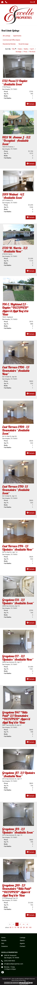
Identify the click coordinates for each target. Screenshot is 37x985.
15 (18, 927)
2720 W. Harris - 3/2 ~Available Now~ (14, 249)
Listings (22, 937)
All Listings (6, 36)
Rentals (3, 940)
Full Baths (7, 98)
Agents (22, 943)
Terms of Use (14, 980)
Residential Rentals (9, 44)
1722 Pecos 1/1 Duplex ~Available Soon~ (14, 82)
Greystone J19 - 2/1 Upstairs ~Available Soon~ (18, 830)
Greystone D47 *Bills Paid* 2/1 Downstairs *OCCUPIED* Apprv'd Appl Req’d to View (16, 717)
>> (23, 924)
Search (22, 940)
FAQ (2, 943)
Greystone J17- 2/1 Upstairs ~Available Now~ (18, 774)
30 (24, 927)
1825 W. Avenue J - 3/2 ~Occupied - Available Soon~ (16, 140)
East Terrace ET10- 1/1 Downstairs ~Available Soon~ (15, 490)
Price (25, 52)
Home (3, 937)
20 (21, 927)
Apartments (17, 36)
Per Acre (32, 52)
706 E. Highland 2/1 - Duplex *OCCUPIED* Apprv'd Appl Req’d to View (15, 309)
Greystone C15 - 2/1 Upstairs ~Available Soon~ (18, 601)
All (10, 927)
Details (31, 104)
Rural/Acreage (23, 44)
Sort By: (8, 49)
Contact (22, 946)
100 (30, 927)
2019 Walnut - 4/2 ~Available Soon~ (13, 196)
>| (27, 924)
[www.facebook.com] (2, 972)
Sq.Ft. (32, 49)
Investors (4, 946)
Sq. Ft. (6, 94)
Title (13, 49)
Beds (20, 49)
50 (27, 927)
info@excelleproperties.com (13, 964)
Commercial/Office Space (11, 40)
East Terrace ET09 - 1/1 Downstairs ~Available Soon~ (15, 430)
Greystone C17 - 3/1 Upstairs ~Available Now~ (17, 657)
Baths (26, 49)
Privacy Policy (22, 980)
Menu (32, 2)
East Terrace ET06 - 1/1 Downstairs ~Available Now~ (15, 370)
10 (15, 927)
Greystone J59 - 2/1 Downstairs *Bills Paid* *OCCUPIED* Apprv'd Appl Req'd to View (17, 890)
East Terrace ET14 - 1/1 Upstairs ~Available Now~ (17, 547)
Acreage (18, 52)
